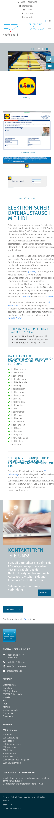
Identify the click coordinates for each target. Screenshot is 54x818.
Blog (5, 700)
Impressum (7, 805)
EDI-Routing (8, 750)
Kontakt (6, 697)
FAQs (5, 704)
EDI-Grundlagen (10, 691)
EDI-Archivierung (10, 756)
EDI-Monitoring (9, 747)
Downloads (8, 716)
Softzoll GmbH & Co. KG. (21, 797)
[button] (49, 29)
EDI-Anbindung (10, 730)
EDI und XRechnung (12, 763)
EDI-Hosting (8, 741)
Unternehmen (9, 685)
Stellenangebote (10, 710)
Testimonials (8, 713)
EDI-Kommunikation (12, 744)
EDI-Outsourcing (10, 738)
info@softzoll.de (14, 671)
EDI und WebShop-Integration (16, 759)
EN (25, 619)
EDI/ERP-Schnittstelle (13, 694)
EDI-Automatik (9, 753)
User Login (28, 17)
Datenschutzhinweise (12, 809)
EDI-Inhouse (8, 734)
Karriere (6, 707)
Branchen (7, 688)
